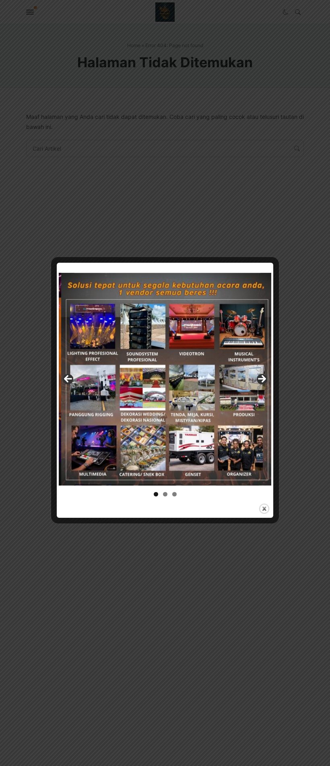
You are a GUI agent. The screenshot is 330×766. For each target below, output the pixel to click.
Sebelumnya (68, 379)
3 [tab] (174, 494)
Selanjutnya (262, 379)
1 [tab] (156, 494)
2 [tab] (165, 494)
